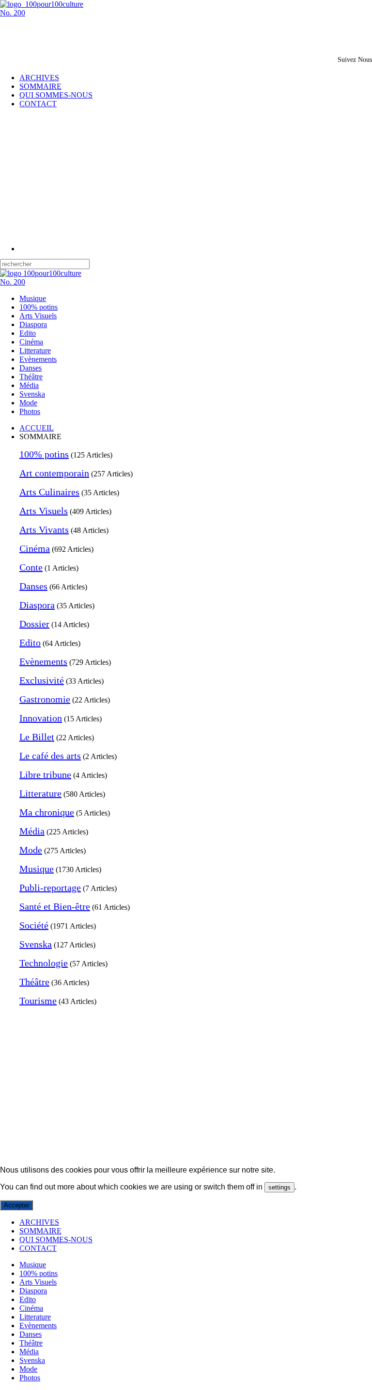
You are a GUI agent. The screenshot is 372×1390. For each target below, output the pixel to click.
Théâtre (31, 377)
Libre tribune (45, 774)
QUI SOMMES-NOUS (56, 95)
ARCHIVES (39, 77)
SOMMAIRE (40, 86)
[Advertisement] (113, 31)
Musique (32, 298)
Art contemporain (54, 473)
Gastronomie (44, 699)
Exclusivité (41, 680)
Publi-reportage (50, 887)
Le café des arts (50, 755)
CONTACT (38, 104)
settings (279, 1187)
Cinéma (31, 342)
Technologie (43, 963)
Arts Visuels (38, 316)
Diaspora (33, 324)
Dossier (34, 623)
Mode (28, 403)
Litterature (35, 350)
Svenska (32, 394)
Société (33, 925)
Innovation (40, 718)
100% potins (38, 307)
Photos (29, 411)
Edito (27, 333)
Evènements (38, 359)
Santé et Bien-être (54, 906)
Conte (31, 567)
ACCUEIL (36, 428)
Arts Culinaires (49, 492)
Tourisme (38, 1000)
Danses (30, 368)
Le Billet (36, 736)
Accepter (16, 1205)
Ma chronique (46, 812)
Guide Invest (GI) (180, 1153)
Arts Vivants (44, 529)
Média (29, 385)
